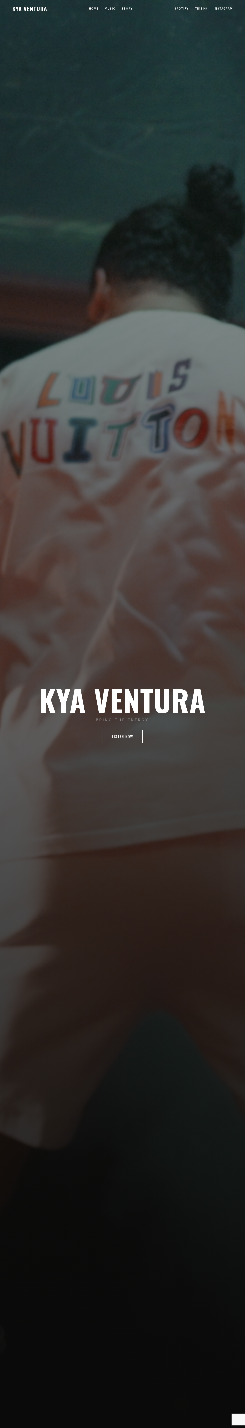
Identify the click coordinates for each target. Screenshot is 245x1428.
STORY (127, 8)
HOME (94, 8)
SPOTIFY (181, 8)
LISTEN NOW (122, 736)
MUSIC (110, 8)
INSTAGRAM (223, 8)
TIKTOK (201, 8)
